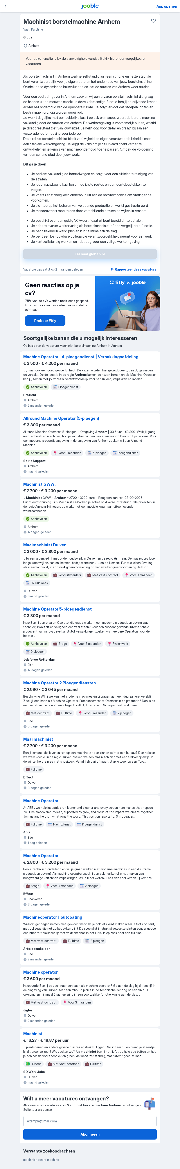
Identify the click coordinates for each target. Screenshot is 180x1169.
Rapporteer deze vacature (136, 269)
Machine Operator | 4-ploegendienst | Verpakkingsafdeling (81, 357)
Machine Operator (40, 800)
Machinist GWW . (39, 484)
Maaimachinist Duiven (45, 545)
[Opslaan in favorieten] (153, 20)
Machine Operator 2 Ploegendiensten (59, 683)
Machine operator (40, 972)
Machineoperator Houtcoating (52, 917)
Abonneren (90, 1134)
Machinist (33, 1033)
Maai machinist (38, 739)
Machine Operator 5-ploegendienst (57, 609)
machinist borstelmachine (41, 1160)
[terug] (6, 6)
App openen (167, 6)
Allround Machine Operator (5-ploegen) (61, 418)
